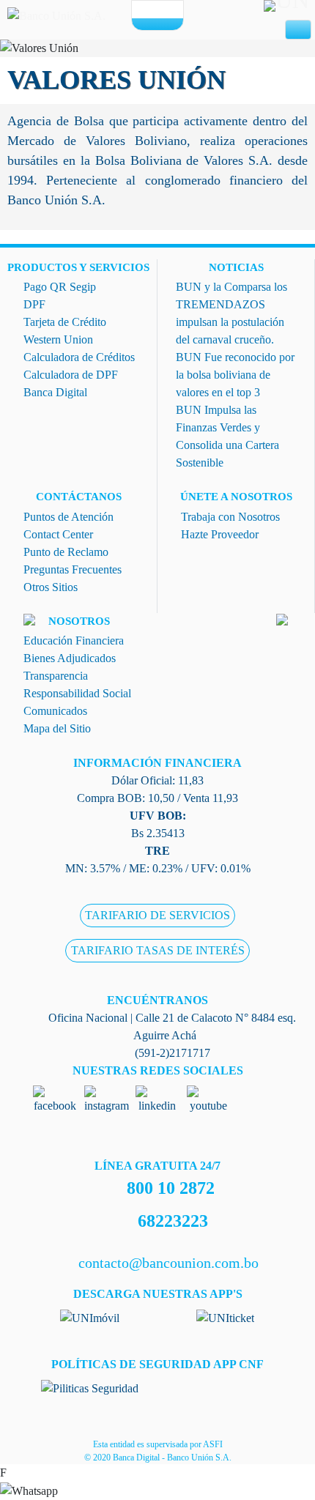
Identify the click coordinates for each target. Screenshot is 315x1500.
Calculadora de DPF (70, 374)
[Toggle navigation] (298, 30)
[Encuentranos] (145, 9)
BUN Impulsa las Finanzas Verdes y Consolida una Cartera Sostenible (227, 436)
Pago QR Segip (59, 287)
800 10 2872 (171, 1188)
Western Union (58, 339)
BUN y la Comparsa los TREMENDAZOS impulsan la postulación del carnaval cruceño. (231, 313)
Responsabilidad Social (77, 693)
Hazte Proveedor (220, 534)
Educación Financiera (73, 640)
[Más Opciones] (157, 23)
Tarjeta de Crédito (64, 322)
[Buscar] (170, 9)
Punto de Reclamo (65, 552)
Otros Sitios (50, 587)
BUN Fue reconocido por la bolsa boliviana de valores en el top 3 (235, 374)
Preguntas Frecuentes (72, 569)
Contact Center (58, 534)
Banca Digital (55, 392)
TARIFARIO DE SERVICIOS (157, 915)
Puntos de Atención (68, 516)
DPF (34, 304)
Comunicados (55, 711)
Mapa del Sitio (57, 728)
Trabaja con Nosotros (230, 516)
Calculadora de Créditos (79, 357)
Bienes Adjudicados (69, 658)
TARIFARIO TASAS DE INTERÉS (158, 950)
